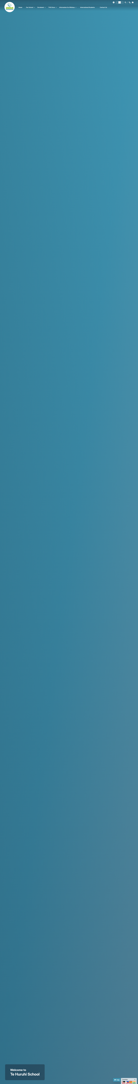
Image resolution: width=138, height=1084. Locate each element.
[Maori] (123, 1082)
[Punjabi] (134, 1082)
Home (20, 7)
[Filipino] (127, 1082)
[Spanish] (130, 1082)
